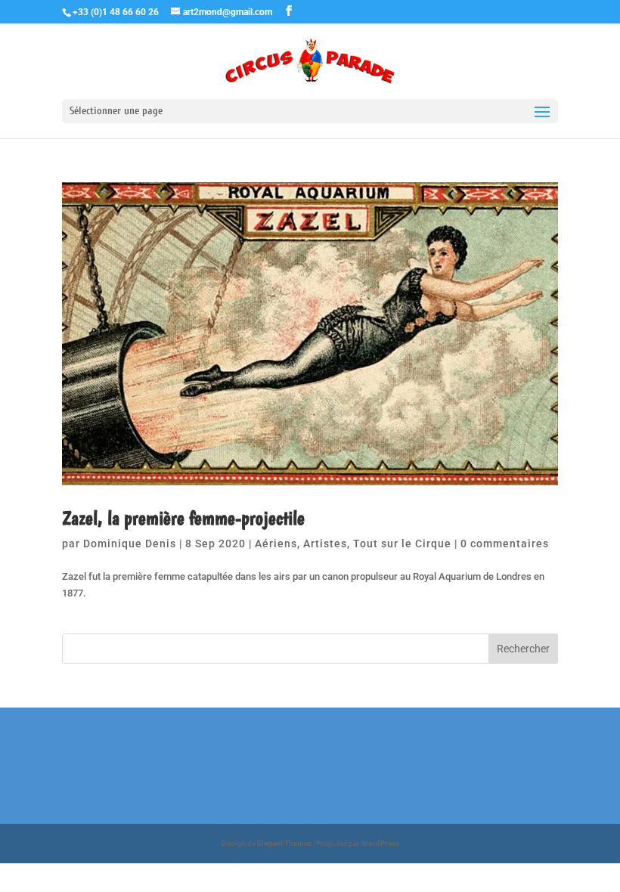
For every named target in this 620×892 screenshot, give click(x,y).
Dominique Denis (129, 543)
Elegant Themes (284, 843)
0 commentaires (504, 543)
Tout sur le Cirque (402, 543)
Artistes (325, 543)
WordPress (380, 843)
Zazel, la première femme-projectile (183, 517)
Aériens (276, 543)
